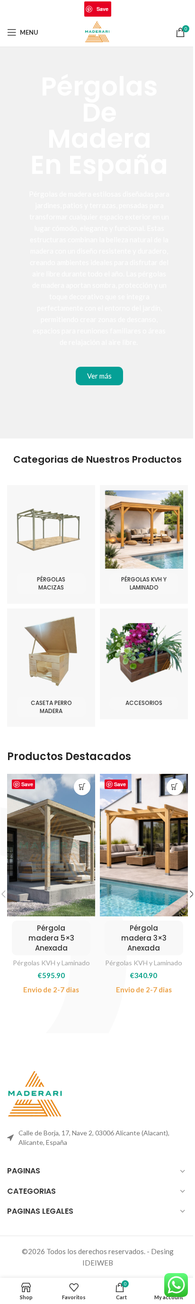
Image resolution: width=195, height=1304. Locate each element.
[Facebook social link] (66, 9)
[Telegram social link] (129, 9)
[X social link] (78, 9)
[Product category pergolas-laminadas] (144, 544)
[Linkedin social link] (117, 9)
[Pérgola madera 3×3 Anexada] (144, 845)
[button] (82, 787)
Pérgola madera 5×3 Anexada (51, 938)
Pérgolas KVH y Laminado (51, 963)
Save (102, 8)
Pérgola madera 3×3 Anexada (144, 938)
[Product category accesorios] (144, 663)
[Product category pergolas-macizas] (51, 544)
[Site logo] (98, 31)
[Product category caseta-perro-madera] (51, 668)
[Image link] (35, 1094)
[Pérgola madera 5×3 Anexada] (51, 845)
